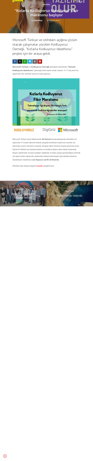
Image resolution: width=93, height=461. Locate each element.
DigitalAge (38, 20)
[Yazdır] (34, 61)
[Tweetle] (19, 61)
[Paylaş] (14, 61)
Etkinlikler (46, 4)
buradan (40, 166)
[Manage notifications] (5, 456)
